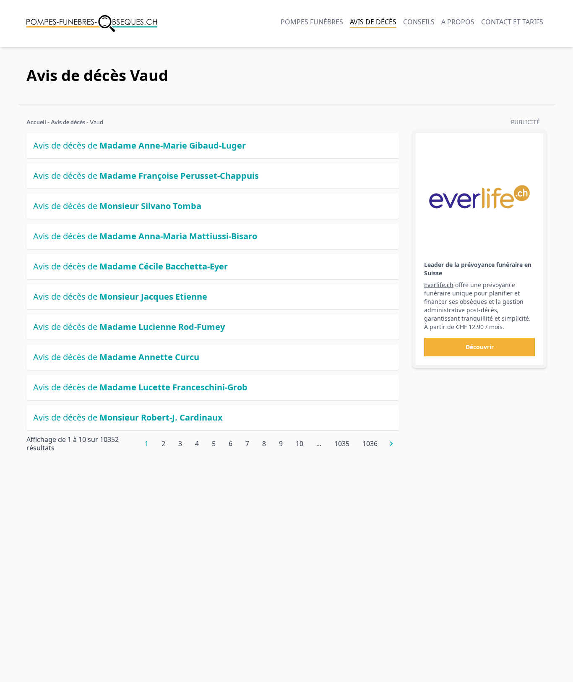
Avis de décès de (139, 145)
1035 (341, 443)
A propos (457, 21)
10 (299, 443)
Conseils (419, 21)
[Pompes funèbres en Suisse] (91, 23)
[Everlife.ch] (479, 196)
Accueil (36, 121)
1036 (370, 443)
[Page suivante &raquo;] (391, 443)
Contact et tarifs (512, 21)
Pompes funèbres (312, 21)
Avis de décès (373, 21)
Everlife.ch (438, 285)
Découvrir (480, 347)
